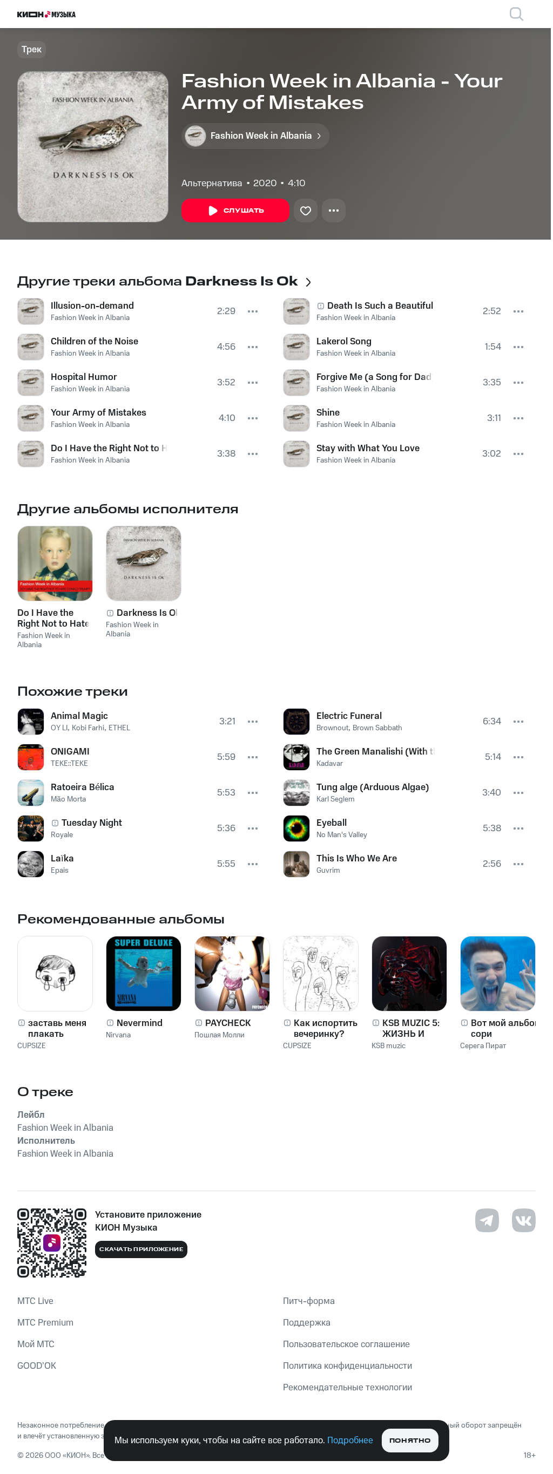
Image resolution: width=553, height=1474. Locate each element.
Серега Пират (483, 1046)
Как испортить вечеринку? (326, 1029)
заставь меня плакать (57, 1029)
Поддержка (307, 1322)
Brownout (332, 728)
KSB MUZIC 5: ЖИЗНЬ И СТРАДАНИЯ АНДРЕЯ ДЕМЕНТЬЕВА (412, 1029)
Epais (60, 870)
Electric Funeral (349, 716)
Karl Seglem (335, 799)
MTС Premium (45, 1322)
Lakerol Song (344, 341)
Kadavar (329, 763)
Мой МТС (36, 1344)
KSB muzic (389, 1046)
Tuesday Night (92, 823)
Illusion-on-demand (92, 306)
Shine (328, 412)
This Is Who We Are (356, 858)
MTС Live (35, 1301)
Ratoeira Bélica (82, 787)
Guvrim (328, 870)
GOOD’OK (36, 1366)
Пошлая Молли (219, 1035)
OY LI (59, 728)
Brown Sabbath (377, 728)
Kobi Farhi (88, 728)
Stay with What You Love (368, 448)
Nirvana (118, 1035)
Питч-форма (309, 1301)
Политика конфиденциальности (347, 1366)
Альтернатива (211, 183)
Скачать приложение (141, 1249)
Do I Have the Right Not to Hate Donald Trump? (109, 448)
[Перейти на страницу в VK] (524, 1220)
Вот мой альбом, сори (507, 1029)
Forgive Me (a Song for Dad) (374, 377)
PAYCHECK (228, 1023)
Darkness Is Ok (148, 613)
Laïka (62, 858)
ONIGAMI (70, 751)
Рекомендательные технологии (347, 1387)
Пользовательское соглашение (346, 1344)
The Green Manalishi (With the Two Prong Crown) (375, 751)
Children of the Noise (94, 341)
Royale (62, 835)
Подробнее (350, 1440)
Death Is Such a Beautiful (380, 306)
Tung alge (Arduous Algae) (372, 787)
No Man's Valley (341, 835)
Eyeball (331, 823)
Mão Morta (68, 799)
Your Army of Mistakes (98, 412)
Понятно (410, 1440)
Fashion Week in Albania (90, 318)
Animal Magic (79, 716)
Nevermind (140, 1023)
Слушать (244, 210)
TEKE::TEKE (69, 763)
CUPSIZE (31, 1046)
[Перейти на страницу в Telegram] (487, 1220)
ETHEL (119, 728)
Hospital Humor (84, 377)
